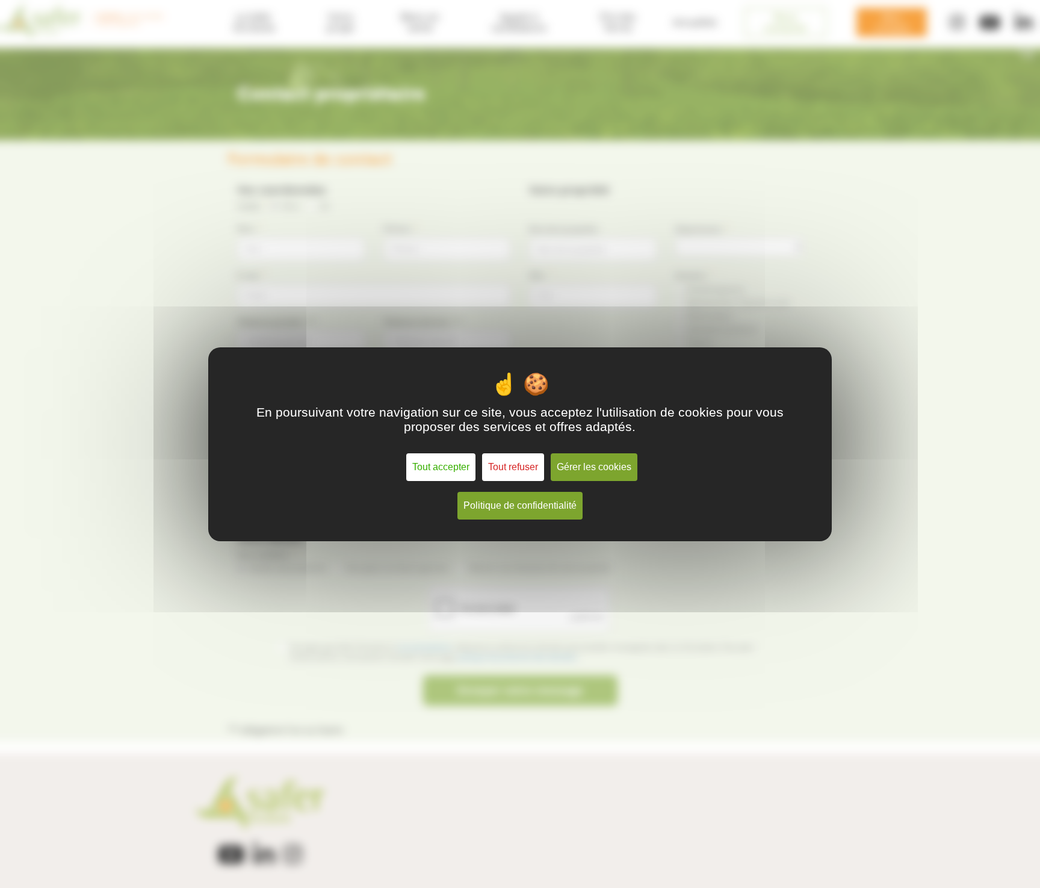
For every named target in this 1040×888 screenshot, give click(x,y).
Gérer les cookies (594, 467)
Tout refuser (513, 467)
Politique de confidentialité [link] (520, 505)
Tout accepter (440, 467)
